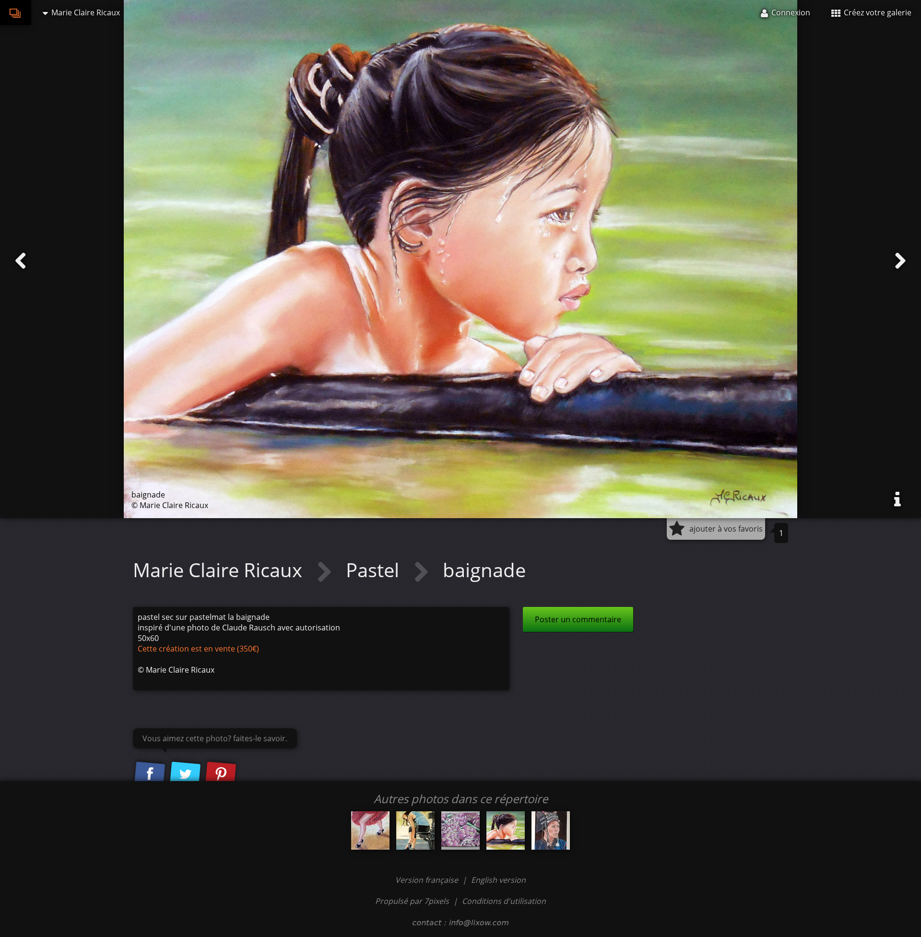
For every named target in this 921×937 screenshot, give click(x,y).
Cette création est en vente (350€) (198, 648)
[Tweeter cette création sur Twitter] (185, 774)
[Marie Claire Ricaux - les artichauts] (460, 830)
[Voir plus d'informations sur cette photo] (897, 499)
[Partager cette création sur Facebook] (149, 774)
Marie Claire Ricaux (220, 570)
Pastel (375, 570)
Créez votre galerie (876, 12)
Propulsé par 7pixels (412, 901)
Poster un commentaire (578, 619)
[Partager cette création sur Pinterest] (220, 774)
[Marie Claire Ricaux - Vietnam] (550, 830)
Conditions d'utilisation (504, 901)
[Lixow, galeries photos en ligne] (15, 12)
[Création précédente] (20, 261)
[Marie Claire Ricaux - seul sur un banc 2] (415, 830)
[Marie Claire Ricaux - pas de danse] (370, 830)
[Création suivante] (900, 261)
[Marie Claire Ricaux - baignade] (505, 830)
